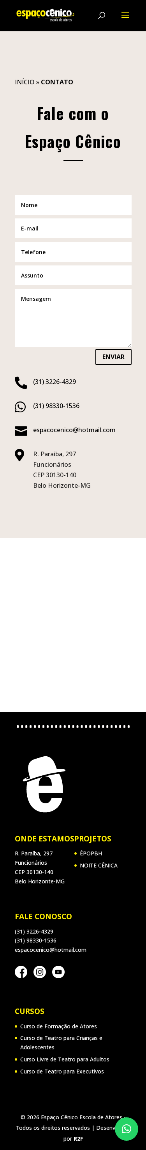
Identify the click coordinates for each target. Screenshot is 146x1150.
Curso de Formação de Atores (58, 1026)
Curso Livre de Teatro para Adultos (64, 1059)
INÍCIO (25, 82)
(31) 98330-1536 (56, 405)
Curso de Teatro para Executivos (62, 1071)
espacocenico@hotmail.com (74, 430)
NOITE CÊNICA (99, 865)
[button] (126, 1129)
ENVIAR (113, 357)
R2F (78, 1138)
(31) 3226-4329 (54, 381)
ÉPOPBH (91, 853)
